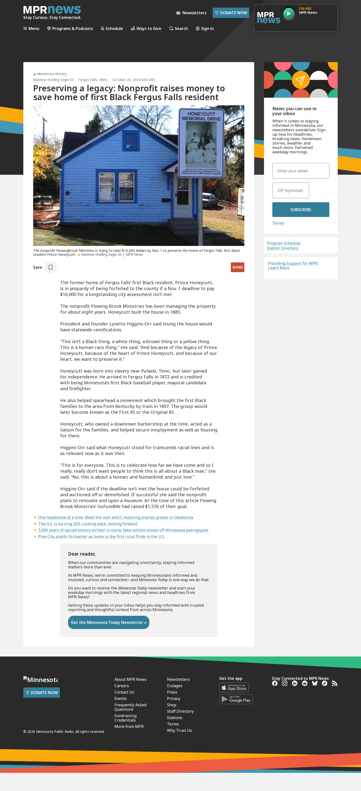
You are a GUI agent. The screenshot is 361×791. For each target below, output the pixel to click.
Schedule (114, 28)
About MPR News (130, 679)
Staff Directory (180, 711)
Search (181, 28)
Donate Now (231, 13)
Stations (174, 717)
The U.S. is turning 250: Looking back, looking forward (87, 523)
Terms (278, 223)
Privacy (173, 698)
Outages (174, 685)
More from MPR (129, 726)
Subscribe (301, 209)
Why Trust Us (179, 730)
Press (172, 692)
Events (120, 698)
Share (237, 267)
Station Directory (282, 248)
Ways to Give (149, 28)
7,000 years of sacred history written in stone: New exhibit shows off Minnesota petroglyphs (123, 530)
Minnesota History (52, 74)
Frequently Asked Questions (130, 707)
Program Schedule (284, 243)
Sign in (207, 28)
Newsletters (178, 679)
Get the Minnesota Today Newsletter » (108, 622)
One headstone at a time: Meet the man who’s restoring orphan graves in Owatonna (115, 517)
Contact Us (124, 692)
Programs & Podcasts (72, 28)
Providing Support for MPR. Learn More (293, 265)
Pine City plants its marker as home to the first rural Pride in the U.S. (101, 536)
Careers (121, 685)
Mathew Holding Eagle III (53, 79)
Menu (33, 28)
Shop (171, 705)
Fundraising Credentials (125, 718)
